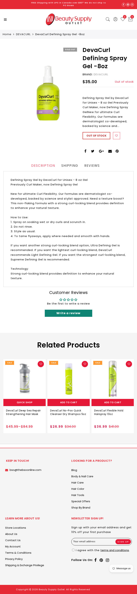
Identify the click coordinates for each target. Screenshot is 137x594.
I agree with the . (102, 550)
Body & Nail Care (82, 476)
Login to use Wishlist (116, 135)
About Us (11, 534)
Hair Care (77, 482)
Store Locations (15, 528)
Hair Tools (77, 495)
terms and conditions (114, 550)
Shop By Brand (80, 507)
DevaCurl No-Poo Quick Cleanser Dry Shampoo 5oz (68, 412)
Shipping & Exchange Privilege (24, 565)
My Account (13, 546)
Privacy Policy (14, 559)
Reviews (92, 165)
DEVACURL (23, 34)
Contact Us (13, 540)
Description (43, 165)
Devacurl (101, 74)
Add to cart (68, 402)
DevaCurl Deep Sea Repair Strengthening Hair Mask (23, 412)
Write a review (68, 313)
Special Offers (80, 501)
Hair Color (77, 489)
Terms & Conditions (18, 553)
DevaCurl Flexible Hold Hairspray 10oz (108, 412)
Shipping (69, 165)
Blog (74, 470)
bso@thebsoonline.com (25, 470)
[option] (24, 396)
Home (7, 34)
